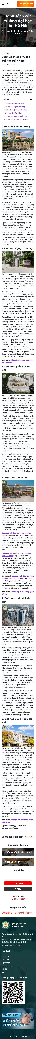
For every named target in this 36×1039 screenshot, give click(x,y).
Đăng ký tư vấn (26, 4)
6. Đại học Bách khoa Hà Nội (16, 119)
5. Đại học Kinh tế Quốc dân (15, 116)
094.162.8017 (19, 899)
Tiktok (19, 889)
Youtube (19, 883)
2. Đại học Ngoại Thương (14, 107)
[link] (13, 53)
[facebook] (4, 53)
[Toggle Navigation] (3, 3)
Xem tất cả (29, 837)
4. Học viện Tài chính (13, 113)
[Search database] (8, 4)
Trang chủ (5, 956)
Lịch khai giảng (7, 966)
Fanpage (19, 878)
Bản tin (4, 972)
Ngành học (6, 963)
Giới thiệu (5, 960)
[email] (8, 53)
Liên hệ (4, 969)
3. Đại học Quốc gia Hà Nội (15, 110)
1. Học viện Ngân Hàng (14, 103)
